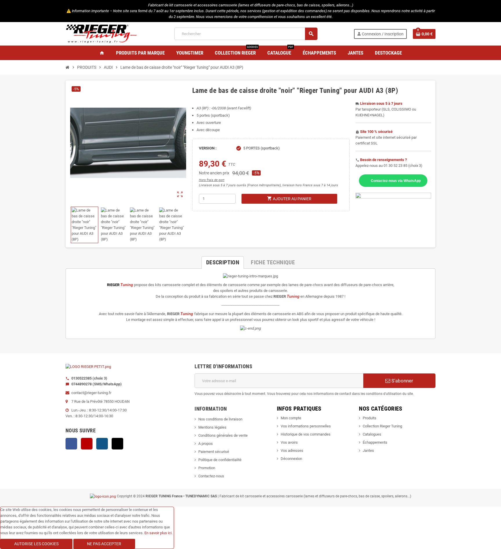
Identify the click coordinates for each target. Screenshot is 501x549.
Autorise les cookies (36, 543)
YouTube (86, 443)
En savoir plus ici (158, 533)
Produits (369, 418)
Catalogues (372, 434)
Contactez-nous (211, 476)
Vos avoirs (289, 442)
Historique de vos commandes (306, 434)
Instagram (102, 443)
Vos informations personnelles (306, 426)
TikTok (117, 443)
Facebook (71, 443)
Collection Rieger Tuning (382, 426)
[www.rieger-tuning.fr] (102, 33)
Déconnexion (291, 458)
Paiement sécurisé (213, 451)
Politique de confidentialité (220, 460)
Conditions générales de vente (223, 435)
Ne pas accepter (104, 543)
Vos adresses (292, 450)
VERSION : (208, 148)
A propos (205, 443)
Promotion (206, 468)
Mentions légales (212, 427)
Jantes (368, 450)
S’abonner (401, 381)
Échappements (375, 442)
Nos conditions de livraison (220, 419)
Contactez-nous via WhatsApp (396, 181)
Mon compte (291, 418)
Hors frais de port (211, 180)
